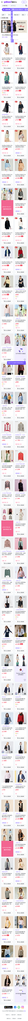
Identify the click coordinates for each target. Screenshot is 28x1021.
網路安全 (9, 1018)
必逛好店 (11, 28)
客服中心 (8, 1014)
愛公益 (11, 38)
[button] (10, 39)
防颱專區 (11, 25)
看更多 (11, 41)
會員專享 (11, 35)
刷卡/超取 (12, 32)
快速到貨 (11, 19)
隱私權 (14, 1018)
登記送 (11, 13)
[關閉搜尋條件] (9, 5)
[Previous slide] (2, 48)
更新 (25, 1011)
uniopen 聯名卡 (18, 9)
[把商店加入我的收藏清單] (25, 360)
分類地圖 (19, 1018)
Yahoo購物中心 (10, 2)
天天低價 (11, 22)
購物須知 (19, 1014)
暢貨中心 (11, 16)
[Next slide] (12, 48)
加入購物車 (8, 68)
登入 (24, 2)
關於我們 (14, 1014)
